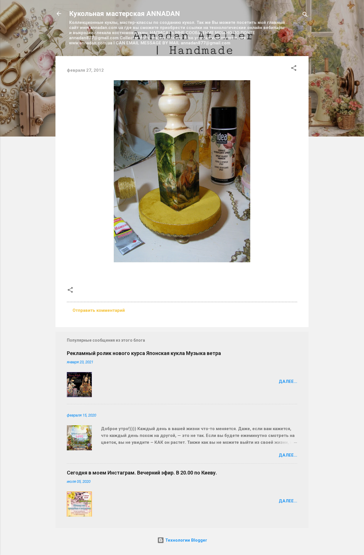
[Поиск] (305, 15)
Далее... (288, 381)
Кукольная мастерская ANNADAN (124, 14)
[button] (293, 69)
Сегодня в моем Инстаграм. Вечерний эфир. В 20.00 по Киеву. (142, 473)
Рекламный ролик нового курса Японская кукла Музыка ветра (144, 353)
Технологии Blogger (185, 540)
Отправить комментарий (99, 310)
